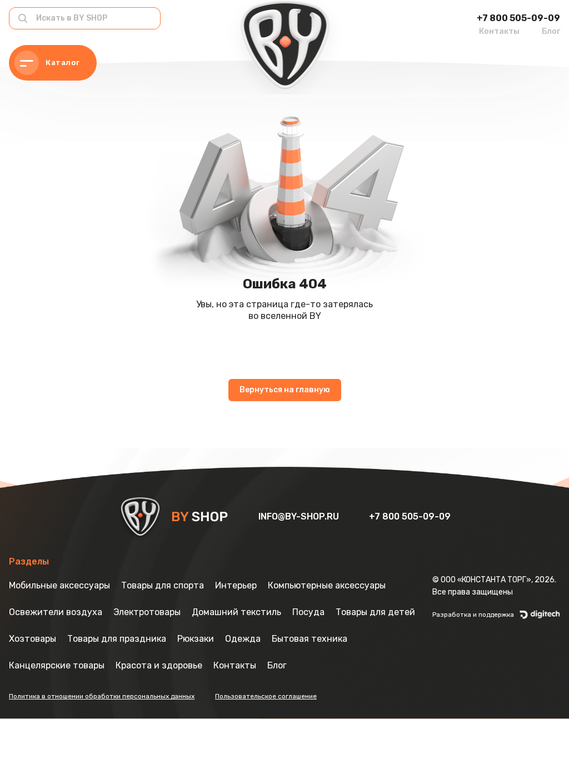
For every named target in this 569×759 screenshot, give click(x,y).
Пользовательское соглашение (266, 696)
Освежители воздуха (55, 612)
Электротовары (147, 612)
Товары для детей (375, 612)
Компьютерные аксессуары (327, 585)
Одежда (243, 638)
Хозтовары (32, 638)
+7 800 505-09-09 (518, 18)
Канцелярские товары (56, 665)
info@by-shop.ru (299, 516)
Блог (551, 31)
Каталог (63, 62)
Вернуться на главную (284, 390)
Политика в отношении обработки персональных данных (101, 696)
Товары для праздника (116, 638)
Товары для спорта (162, 585)
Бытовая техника (309, 638)
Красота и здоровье (159, 665)
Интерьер (236, 585)
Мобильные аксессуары (59, 585)
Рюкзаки (195, 638)
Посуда (308, 612)
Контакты (499, 31)
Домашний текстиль (236, 612)
